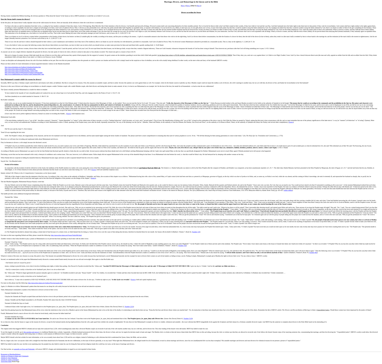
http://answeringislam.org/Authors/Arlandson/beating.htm (23, 67)
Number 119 (196, 232)
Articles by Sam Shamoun (9, 358)
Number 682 (313, 252)
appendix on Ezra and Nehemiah (24, 349)
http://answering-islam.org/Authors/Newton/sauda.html (45, 283)
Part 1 (183, 6)
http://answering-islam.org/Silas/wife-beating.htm (20, 69)
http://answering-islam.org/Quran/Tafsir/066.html (66, 235)
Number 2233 (129, 306)
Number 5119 (188, 318)
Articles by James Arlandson (10, 360)
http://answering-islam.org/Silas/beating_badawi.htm (21, 71)
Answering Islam (6, 361)
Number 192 (182, 245)
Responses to (10, 354)
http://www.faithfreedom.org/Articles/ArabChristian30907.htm (24, 74)
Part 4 (199, 6)
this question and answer (31, 332)
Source (69, 113)
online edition (288, 190)
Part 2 (188, 6)
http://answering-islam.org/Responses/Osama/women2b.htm (23, 72)
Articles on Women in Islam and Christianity (15, 356)
